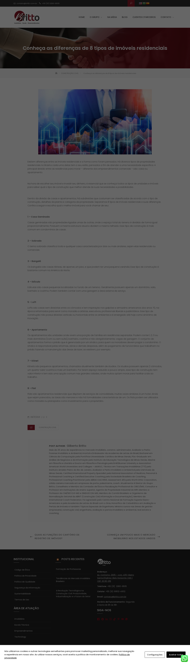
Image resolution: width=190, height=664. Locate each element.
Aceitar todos (176, 654)
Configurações (154, 654)
